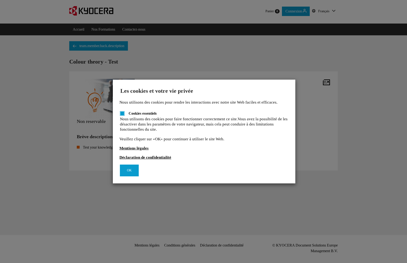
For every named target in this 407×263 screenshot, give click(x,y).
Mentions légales (134, 148)
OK (129, 170)
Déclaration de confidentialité (145, 157)
